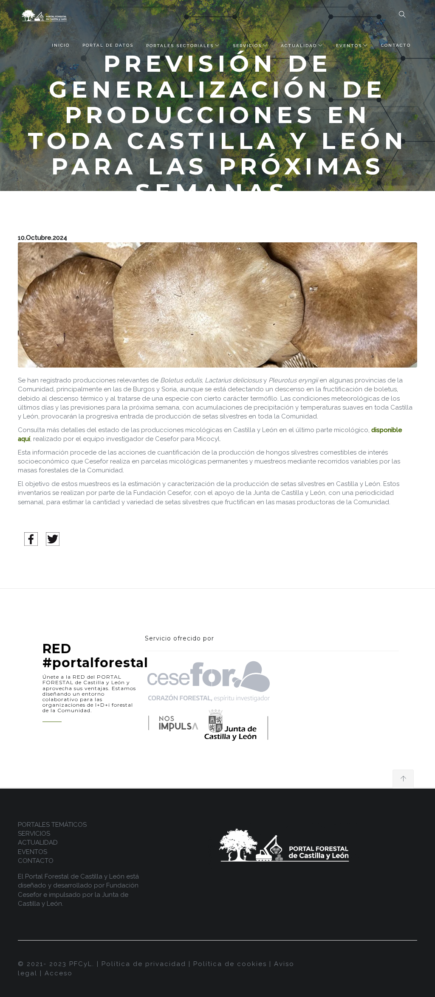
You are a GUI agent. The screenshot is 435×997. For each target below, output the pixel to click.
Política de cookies (230, 964)
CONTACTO (396, 45)
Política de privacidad (144, 964)
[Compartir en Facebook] (31, 538)
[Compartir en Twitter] (52, 538)
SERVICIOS (247, 45)
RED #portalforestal (95, 656)
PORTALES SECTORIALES (180, 45)
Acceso (59, 973)
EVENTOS (349, 45)
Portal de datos (107, 45)
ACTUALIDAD (299, 45)
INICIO (61, 45)
